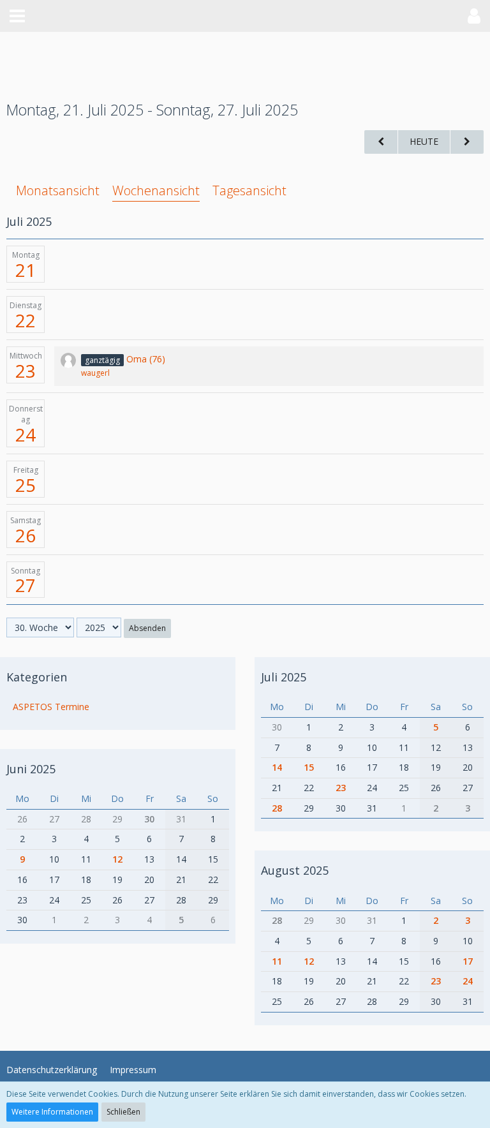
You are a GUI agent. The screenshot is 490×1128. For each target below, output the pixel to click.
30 (149, 819)
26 (25, 535)
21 (25, 270)
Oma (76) (145, 359)
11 (277, 961)
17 (468, 961)
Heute (424, 141)
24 (25, 434)
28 (277, 808)
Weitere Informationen (52, 1111)
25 (25, 485)
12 (117, 859)
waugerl (95, 372)
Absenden (147, 628)
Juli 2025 (283, 677)
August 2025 (295, 870)
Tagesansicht (249, 190)
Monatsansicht (58, 190)
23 (25, 371)
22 (25, 320)
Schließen (123, 1111)
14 (277, 767)
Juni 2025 (31, 768)
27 (25, 585)
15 (309, 767)
